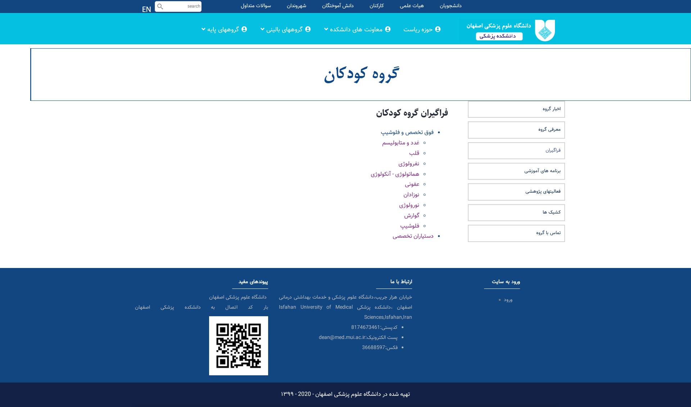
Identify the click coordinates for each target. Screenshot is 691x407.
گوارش (411, 215)
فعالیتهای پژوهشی (543, 191)
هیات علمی (412, 6)
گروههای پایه (223, 30)
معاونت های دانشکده (356, 30)
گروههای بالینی (284, 30)
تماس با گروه (548, 233)
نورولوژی (409, 205)
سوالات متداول (256, 6)
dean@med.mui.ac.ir (342, 338)
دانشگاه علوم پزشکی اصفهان (238, 297)
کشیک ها (552, 212)
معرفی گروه (549, 129)
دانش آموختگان (338, 6)
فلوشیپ (409, 226)
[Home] (507, 19)
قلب (414, 153)
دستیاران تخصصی (413, 236)
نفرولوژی (408, 164)
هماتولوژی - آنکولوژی (395, 174)
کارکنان (377, 6)
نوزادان (411, 195)
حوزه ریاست (418, 30)
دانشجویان (451, 6)
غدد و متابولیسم (400, 143)
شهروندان (296, 6)
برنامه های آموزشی (542, 171)
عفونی (412, 184)
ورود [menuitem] (508, 300)
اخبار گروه (552, 109)
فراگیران (553, 150)
